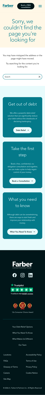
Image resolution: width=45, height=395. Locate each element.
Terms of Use (31, 361)
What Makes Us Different (22, 339)
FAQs (5, 361)
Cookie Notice (32, 373)
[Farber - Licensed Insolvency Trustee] (8, 6)
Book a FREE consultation (26, 6)
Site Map (7, 379)
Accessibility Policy (34, 355)
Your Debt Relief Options (22, 327)
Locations (7, 355)
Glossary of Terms (10, 367)
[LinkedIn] (30, 275)
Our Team (23, 345)
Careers (6, 373)
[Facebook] (14, 275)
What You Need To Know (22, 333)
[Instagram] (22, 275)
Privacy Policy (31, 367)
